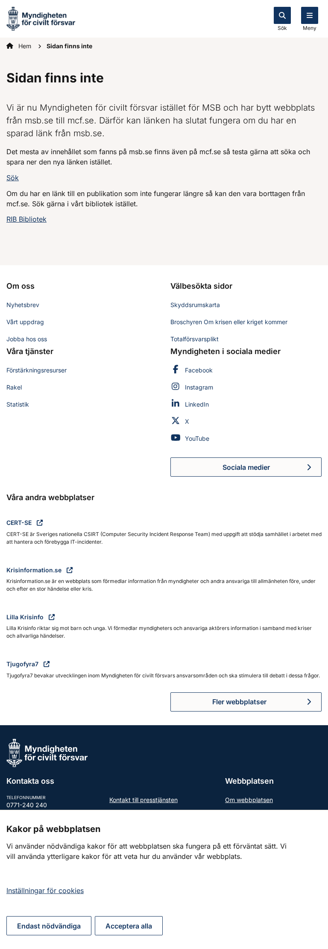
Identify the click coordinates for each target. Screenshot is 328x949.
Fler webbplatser (239, 701)
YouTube (197, 438)
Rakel (14, 387)
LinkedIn (197, 404)
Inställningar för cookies (45, 890)
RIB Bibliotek (26, 219)
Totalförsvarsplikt (194, 339)
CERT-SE (19, 522)
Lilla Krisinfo (25, 617)
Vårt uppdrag (25, 321)
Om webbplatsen (249, 799)
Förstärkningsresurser (36, 370)
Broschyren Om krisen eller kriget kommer (228, 321)
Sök (282, 28)
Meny (309, 28)
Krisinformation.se (34, 570)
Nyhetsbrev (22, 304)
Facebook (199, 370)
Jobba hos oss (26, 339)
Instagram (199, 387)
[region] (164, 879)
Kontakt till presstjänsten (143, 799)
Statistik (17, 404)
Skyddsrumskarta (195, 304)
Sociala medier (272, 470)
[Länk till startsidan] (40, 18)
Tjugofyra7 (23, 664)
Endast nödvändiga (49, 926)
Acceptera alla (128, 926)
